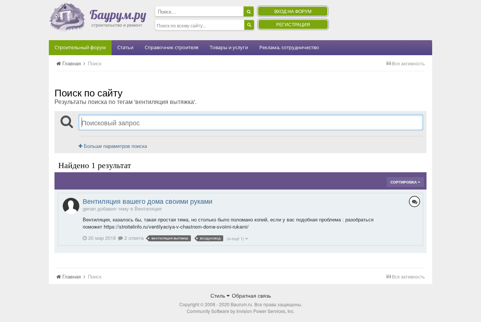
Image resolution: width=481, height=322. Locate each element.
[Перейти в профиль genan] (71, 206)
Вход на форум (293, 11)
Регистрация (293, 24)
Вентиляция (148, 208)
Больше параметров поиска (114, 145)
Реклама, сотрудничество (289, 47)
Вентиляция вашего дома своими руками (147, 201)
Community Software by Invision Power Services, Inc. (241, 311)
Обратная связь (251, 295)
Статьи (125, 47)
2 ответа (133, 237)
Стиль (218, 295)
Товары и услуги (229, 47)
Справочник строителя (171, 47)
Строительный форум (80, 47)
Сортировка (404, 182)
